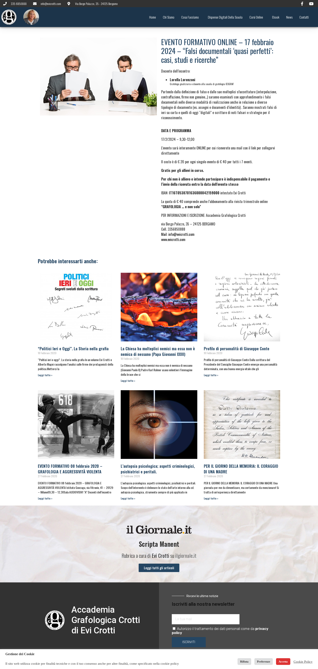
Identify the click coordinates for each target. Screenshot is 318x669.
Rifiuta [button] (244, 661)
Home (152, 17)
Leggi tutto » (45, 375)
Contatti (304, 17)
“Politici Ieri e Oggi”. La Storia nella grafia (73, 348)
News (289, 17)
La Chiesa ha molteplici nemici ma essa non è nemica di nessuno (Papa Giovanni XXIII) (158, 351)
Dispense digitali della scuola (225, 17)
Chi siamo (168, 17)
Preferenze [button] (263, 661)
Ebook (275, 17)
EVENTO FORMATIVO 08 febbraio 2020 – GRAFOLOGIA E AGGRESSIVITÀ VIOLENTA (70, 468)
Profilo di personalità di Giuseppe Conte (236, 348)
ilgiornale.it (185, 555)
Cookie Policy (303, 661)
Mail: (177, 234)
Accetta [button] (283, 661)
